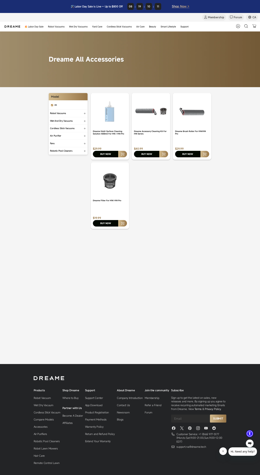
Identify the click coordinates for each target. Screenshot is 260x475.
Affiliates (67, 423)
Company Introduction (130, 398)
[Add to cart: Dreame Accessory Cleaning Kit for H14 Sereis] (163, 154)
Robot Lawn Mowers (46, 448)
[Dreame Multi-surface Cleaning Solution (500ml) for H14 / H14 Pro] (110, 111)
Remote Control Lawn (47, 463)
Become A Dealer (72, 415)
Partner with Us (72, 408)
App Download (93, 405)
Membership (152, 398)
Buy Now (105, 154)
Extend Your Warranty (98, 441)
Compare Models (44, 419)
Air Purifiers (40, 434)
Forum (148, 412)
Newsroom (123, 412)
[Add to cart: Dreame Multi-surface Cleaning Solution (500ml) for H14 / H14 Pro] (122, 154)
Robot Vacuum (42, 398)
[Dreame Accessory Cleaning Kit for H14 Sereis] (151, 111)
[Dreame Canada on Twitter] (181, 429)
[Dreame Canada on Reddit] (214, 429)
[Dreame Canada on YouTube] (205, 429)
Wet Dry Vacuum (43, 405)
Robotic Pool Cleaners (47, 441)
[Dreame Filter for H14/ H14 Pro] (110, 180)
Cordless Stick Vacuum (47, 412)
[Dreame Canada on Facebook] (173, 429)
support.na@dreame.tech (191, 446)
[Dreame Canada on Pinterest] (189, 429)
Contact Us (123, 405)
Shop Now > (180, 6)
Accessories (41, 426)
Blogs (120, 419)
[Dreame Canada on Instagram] (197, 429)
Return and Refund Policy (100, 434)
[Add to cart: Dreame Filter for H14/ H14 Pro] (122, 223)
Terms (198, 409)
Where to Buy (70, 398)
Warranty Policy (94, 426)
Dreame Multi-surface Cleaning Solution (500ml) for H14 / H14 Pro (108, 132)
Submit (218, 418)
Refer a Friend (153, 405)
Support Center (94, 398)
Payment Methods (96, 419)
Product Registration (97, 412)
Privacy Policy (213, 409)
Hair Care (39, 455)
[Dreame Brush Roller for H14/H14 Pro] (192, 111)
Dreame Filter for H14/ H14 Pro (107, 200)
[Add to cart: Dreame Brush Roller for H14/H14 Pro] (204, 154)
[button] (249, 433)
